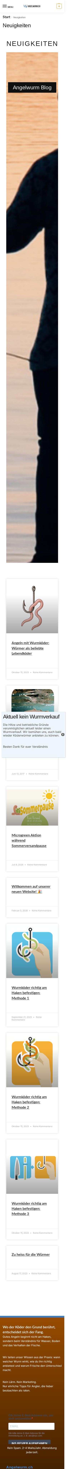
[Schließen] (62, 734)
